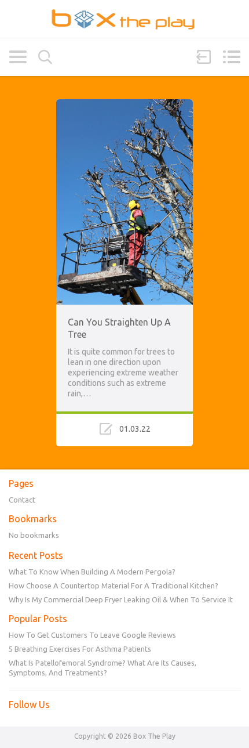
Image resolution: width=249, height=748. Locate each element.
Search (45, 57)
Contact (22, 500)
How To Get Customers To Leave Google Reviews (92, 635)
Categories (18, 56)
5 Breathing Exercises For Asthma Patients (80, 649)
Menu (231, 56)
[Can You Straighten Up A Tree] (124, 104)
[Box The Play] (124, 19)
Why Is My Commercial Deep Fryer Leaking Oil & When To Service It (121, 599)
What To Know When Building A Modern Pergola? (92, 572)
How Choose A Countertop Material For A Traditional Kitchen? (113, 585)
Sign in (203, 57)
